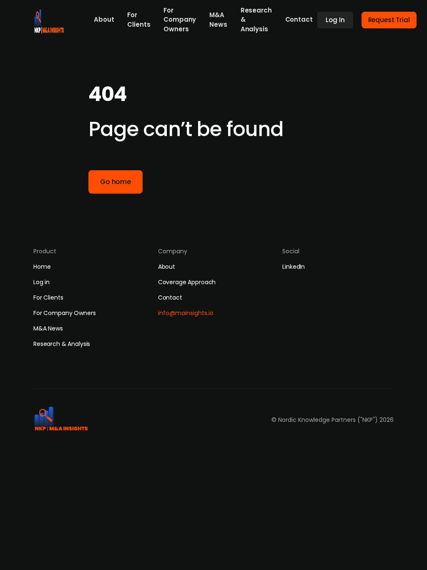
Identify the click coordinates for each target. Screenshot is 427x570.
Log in (41, 282)
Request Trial (389, 19)
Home (41, 266)
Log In (335, 19)
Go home (115, 182)
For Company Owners (179, 19)
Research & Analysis (256, 19)
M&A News (218, 19)
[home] (50, 19)
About (104, 19)
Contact (299, 19)
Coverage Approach (187, 282)
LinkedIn (293, 266)
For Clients (138, 19)
